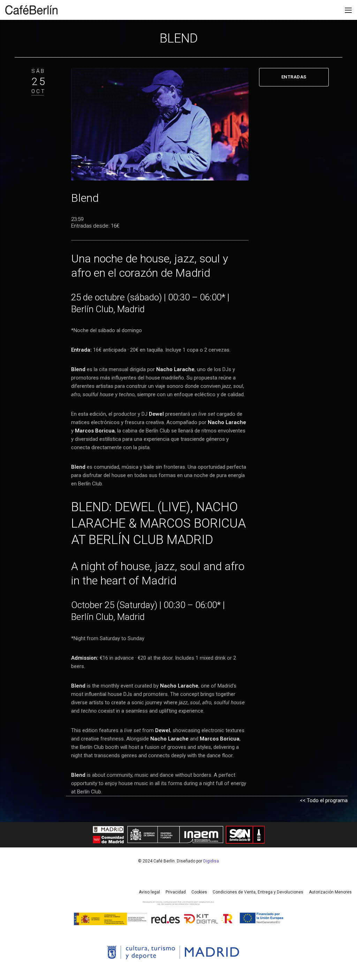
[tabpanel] (160, 124)
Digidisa (211, 861)
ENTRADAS (293, 76)
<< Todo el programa (324, 800)
